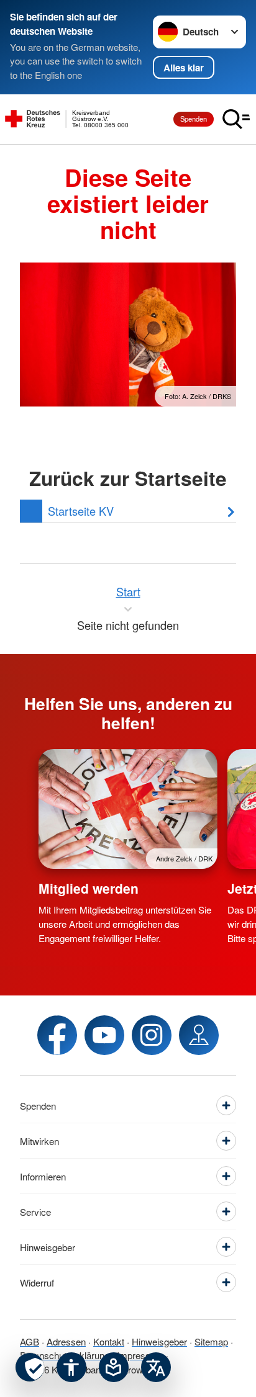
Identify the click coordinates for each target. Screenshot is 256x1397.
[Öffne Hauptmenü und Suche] (236, 119)
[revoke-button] (30, 1367)
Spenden (193, 119)
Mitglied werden (89, 888)
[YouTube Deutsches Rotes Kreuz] (104, 1035)
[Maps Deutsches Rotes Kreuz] (199, 1035)
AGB (29, 1341)
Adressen (66, 1341)
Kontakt (108, 1341)
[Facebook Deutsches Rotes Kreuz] (57, 1035)
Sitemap (211, 1341)
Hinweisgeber (159, 1341)
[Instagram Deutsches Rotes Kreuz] (151, 1035)
